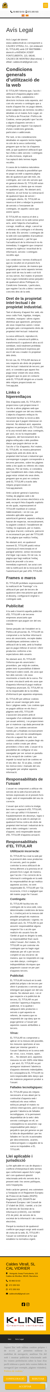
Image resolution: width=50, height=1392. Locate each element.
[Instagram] (27, 1305)
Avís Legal (19, 1339)
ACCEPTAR (25, 1386)
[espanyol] (23, 15)
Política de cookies (13, 1371)
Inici (9, 1339)
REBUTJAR (38, 1378)
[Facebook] (23, 1305)
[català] (27, 15)
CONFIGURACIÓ (15, 1378)
